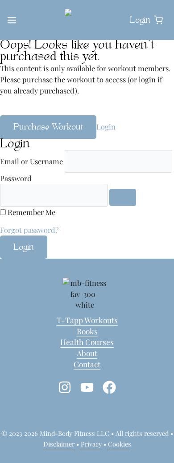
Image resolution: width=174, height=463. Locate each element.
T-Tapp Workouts (87, 320)
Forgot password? (29, 230)
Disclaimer (59, 443)
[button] (158, 20)
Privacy (91, 443)
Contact (87, 364)
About (87, 353)
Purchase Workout (48, 127)
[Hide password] (122, 197)
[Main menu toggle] (12, 20)
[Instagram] (64, 387)
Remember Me (31, 212)
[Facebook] (109, 387)
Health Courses (87, 342)
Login (106, 126)
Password (16, 178)
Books (87, 331)
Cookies (119, 443)
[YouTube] (87, 387)
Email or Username (31, 161)
